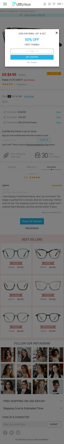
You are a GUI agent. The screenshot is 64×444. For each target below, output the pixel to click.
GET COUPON (32, 57)
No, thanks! (32, 62)
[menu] (5, 4)
